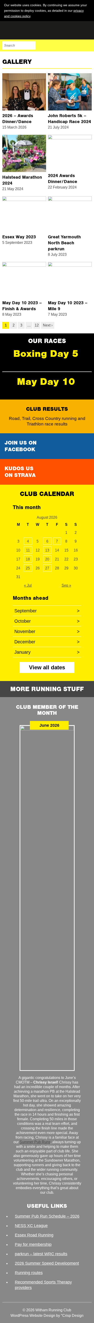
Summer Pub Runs (35, 1142)
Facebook (59, 45)
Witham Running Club (25, 30)
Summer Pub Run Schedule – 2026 (47, 1216)
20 (47, 559)
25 (28, 568)
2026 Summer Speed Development (47, 1263)
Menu (88, 45)
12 (37, 325)
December (47, 641)
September (47, 610)
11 (28, 550)
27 (47, 568)
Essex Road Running (34, 1235)
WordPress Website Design (32, 1315)
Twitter (68, 45)
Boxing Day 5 (45, 353)
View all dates (47, 667)
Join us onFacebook (21, 446)
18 (28, 559)
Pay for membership (33, 1244)
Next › (47, 325)
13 (47, 550)
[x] (87, 16)
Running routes (29, 1272)
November (47, 631)
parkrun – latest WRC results (41, 1254)
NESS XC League (31, 1225)
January (47, 652)
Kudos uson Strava (20, 472)
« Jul (28, 585)
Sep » (66, 585)
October (47, 621)
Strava (78, 45)
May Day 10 (46, 381)
